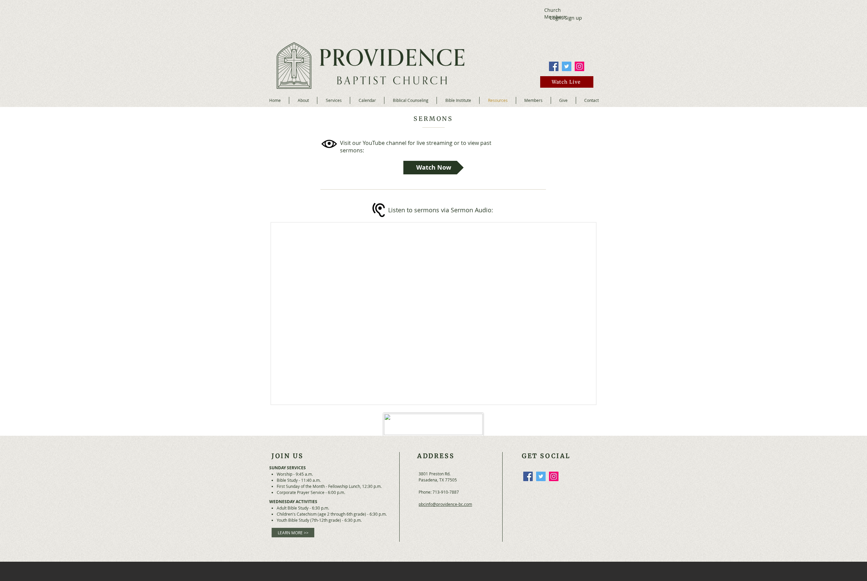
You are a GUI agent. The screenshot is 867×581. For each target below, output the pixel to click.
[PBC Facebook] (553, 66)
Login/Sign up (566, 17)
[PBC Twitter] (566, 66)
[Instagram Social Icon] (579, 66)
